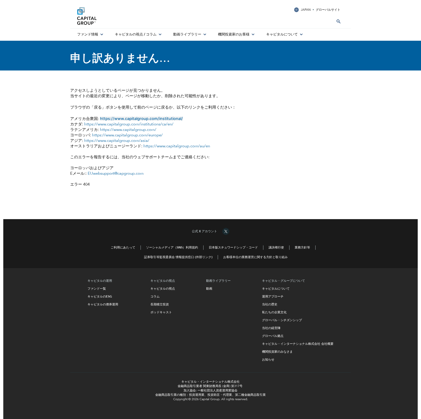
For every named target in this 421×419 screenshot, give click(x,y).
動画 (209, 288)
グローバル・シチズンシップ (282, 320)
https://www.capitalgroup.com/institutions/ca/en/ (128, 124)
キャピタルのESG (100, 296)
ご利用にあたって (123, 247)
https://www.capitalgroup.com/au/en (176, 146)
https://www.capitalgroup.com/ (128, 130)
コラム (155, 296)
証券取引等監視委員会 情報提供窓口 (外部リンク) (178, 257)
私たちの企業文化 (274, 312)
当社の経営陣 (271, 328)
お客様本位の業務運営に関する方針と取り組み (255, 257)
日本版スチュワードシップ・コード (233, 247)
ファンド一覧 (98, 288)
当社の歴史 (269, 304)
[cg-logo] (110, 16)
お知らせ (268, 359)
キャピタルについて (276, 288)
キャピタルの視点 (162, 288)
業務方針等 (302, 247)
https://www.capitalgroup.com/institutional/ (141, 118)
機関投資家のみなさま (277, 351)
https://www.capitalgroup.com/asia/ (116, 141)
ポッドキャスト (161, 312)
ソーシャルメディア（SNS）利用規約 (172, 247)
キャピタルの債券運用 (103, 304)
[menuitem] (91, 34)
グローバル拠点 (273, 336)
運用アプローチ (273, 296)
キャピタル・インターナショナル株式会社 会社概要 (298, 343)
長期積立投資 (159, 304)
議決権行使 (276, 247)
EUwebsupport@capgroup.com (116, 174)
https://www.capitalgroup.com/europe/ (127, 135)
